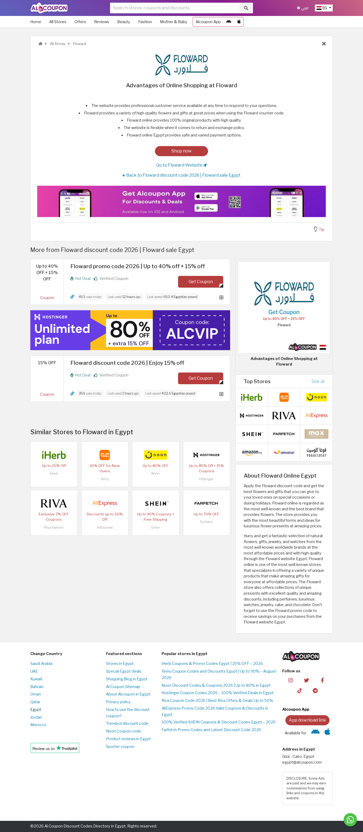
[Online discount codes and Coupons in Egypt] (40, 44)
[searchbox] (174, 8)
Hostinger (206, 479)
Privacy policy (118, 701)
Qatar (35, 701)
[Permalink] (72, 297)
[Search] (246, 8)
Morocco (38, 724)
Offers (80, 21)
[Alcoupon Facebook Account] (322, 680)
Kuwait (36, 679)
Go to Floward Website (179, 165)
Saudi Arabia (41, 663)
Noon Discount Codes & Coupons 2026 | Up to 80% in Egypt (216, 685)
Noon (155, 473)
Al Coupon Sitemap (123, 686)
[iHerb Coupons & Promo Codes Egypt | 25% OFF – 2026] (54, 454)
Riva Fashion (54, 527)
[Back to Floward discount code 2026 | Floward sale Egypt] (323, 44)
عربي (304, 7)
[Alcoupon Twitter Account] (306, 680)
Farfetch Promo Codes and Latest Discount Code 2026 (211, 729)
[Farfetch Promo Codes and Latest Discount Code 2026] (206, 503)
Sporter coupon (120, 746)
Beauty (123, 21)
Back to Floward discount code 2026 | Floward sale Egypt (182, 175)
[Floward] (181, 64)
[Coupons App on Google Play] (229, 21)
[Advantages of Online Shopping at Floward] (284, 307)
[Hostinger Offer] (130, 330)
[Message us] (350, 819)
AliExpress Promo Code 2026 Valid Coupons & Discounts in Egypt (215, 711)
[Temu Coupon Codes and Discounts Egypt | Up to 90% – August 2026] (104, 454)
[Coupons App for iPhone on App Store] (239, 21)
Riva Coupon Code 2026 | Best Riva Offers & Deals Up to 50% (217, 700)
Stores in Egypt (120, 663)
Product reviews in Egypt (128, 738)
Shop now (181, 151)
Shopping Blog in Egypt (126, 679)
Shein (155, 527)
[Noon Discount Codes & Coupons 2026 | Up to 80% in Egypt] (155, 454)
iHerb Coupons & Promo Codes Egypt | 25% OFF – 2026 (212, 663)
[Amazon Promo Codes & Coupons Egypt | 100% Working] (252, 452)
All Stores (57, 21)
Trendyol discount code (127, 723)
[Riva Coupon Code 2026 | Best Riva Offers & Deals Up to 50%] (54, 503)
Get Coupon (201, 281)
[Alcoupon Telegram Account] (315, 690)
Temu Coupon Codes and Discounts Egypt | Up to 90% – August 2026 (219, 674)
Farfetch (206, 522)
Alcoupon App (208, 21)
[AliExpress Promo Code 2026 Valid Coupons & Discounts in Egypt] (104, 503)
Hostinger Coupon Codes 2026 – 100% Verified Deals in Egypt (218, 692)
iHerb (54, 473)
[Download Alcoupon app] (181, 201)
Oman (35, 694)
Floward (79, 44)
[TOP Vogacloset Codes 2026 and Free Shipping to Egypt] (316, 452)
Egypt (35, 709)
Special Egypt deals (123, 671)
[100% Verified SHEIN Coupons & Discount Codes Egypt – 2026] (155, 503)
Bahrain (37, 686)
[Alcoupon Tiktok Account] (299, 690)
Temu (104, 479)
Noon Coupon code (123, 731)
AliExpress (105, 527)
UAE (34, 671)
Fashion (145, 21)
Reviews (101, 21)
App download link (307, 720)
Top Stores (257, 381)
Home (35, 21)
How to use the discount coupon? (128, 712)
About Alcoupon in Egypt (128, 694)
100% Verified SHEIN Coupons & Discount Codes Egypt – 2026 (219, 722)
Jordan (36, 717)
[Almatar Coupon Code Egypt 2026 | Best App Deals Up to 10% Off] (284, 452)
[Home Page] (49, 7)
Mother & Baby (173, 21)
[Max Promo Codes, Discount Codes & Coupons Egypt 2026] (316, 433)
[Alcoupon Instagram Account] (290, 680)
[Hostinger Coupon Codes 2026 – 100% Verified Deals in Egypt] (206, 454)
